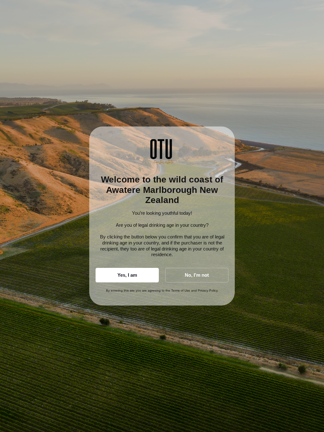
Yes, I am (127, 275)
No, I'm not (197, 275)
